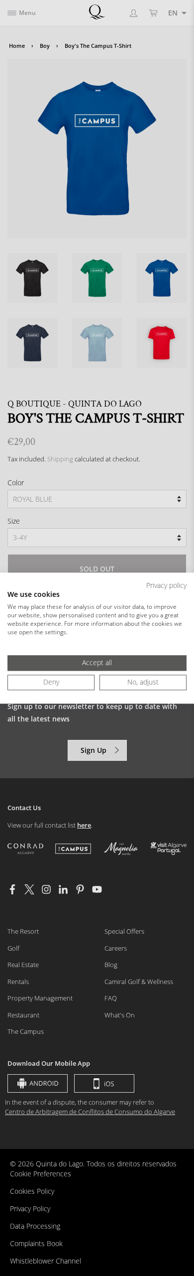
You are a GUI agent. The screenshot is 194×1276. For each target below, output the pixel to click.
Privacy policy (166, 585)
